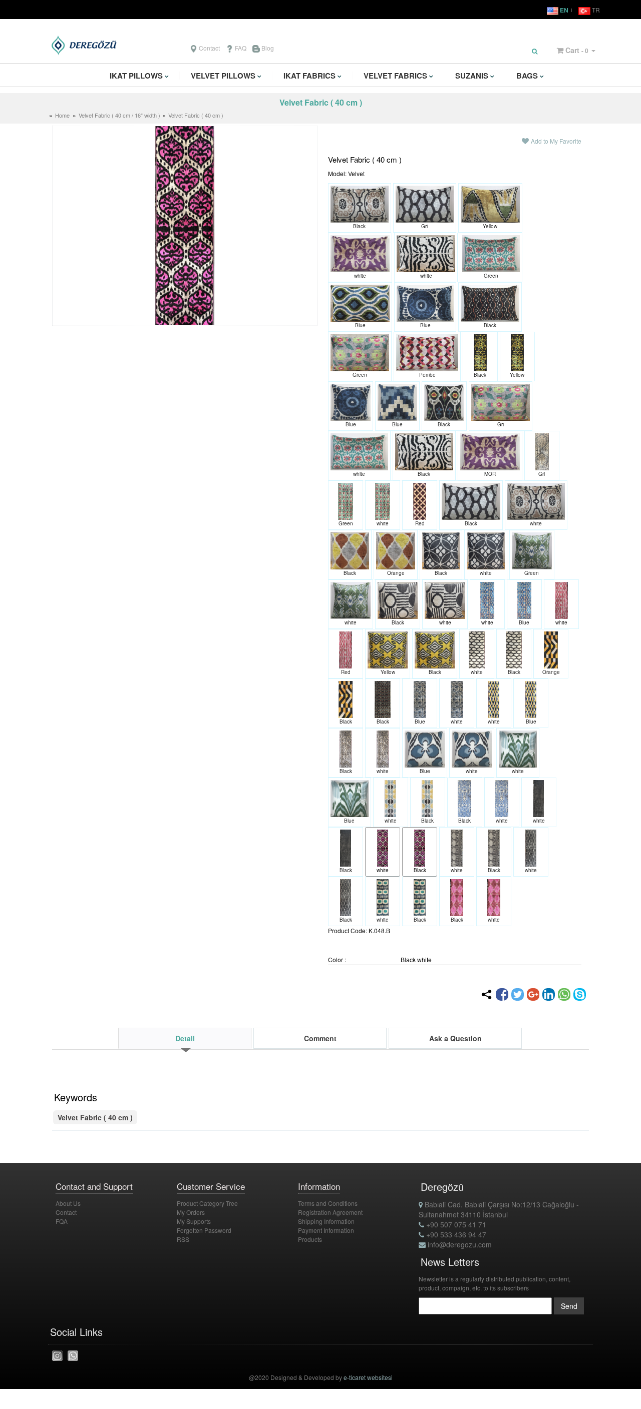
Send (569, 1306)
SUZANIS (471, 75)
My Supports (194, 1221)
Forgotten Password (204, 1230)
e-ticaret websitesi (368, 1377)
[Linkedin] (548, 994)
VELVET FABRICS (395, 75)
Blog (267, 48)
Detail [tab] (185, 1038)
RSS (183, 1239)
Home (62, 115)
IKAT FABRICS (309, 75)
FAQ (239, 48)
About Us (68, 1203)
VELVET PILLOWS (223, 75)
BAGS (527, 75)
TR (594, 10)
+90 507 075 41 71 (455, 1224)
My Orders (191, 1212)
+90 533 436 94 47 (455, 1234)
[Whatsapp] (564, 994)
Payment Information (326, 1230)
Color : (337, 959)
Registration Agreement (330, 1212)
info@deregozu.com (459, 1244)
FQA (62, 1221)
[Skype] (579, 994)
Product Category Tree (207, 1203)
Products (310, 1239)
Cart (572, 50)
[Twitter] (517, 994)
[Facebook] (502, 994)
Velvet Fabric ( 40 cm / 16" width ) (120, 115)
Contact (208, 48)
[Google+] (533, 994)
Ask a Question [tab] (455, 1038)
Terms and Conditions (328, 1203)
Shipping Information (326, 1221)
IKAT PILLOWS (136, 75)
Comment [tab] (320, 1038)
